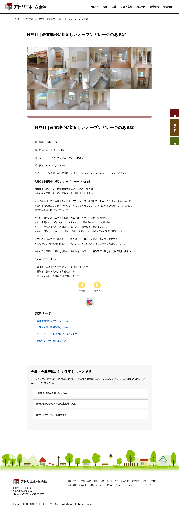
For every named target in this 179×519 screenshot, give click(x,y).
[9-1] (79, 70)
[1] (37, 49)
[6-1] (141, 49)
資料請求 (83, 485)
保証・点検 (126, 6)
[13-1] (37, 91)
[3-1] (79, 49)
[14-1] (58, 91)
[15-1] (79, 91)
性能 (105, 6)
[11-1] (120, 70)
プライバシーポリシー (124, 485)
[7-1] (37, 70)
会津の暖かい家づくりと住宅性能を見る (56, 403)
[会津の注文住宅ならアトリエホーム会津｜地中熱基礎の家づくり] (25, 5)
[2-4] (58, 49)
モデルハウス (112, 481)
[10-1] (100, 70)
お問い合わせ (95, 485)
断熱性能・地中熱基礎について (52, 341)
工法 (114, 6)
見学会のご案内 (149, 481)
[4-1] (100, 49)
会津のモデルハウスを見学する (51, 414)
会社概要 (167, 6)
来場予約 (108, 485)
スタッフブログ (144, 485)
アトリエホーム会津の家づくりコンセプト (58, 334)
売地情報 (154, 6)
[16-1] (100, 91)
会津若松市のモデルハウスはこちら (55, 321)
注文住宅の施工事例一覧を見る (51, 393)
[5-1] (120, 49)
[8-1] (58, 70)
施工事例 (140, 6)
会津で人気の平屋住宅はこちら (52, 327)
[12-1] (141, 70)
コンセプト (92, 6)
